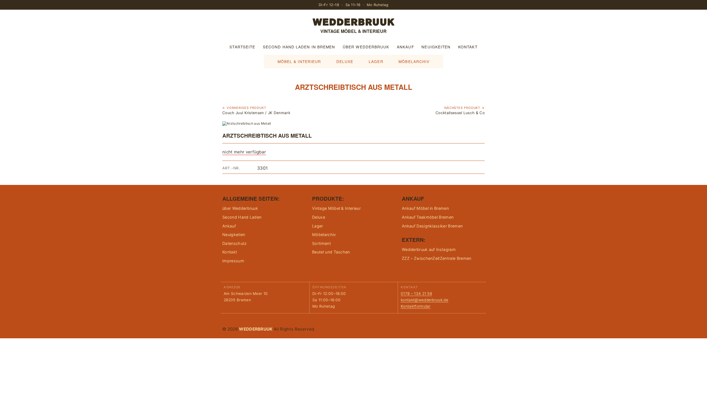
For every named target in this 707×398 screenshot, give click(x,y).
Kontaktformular (416, 306)
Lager (376, 61)
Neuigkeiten (435, 46)
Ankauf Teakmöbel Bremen (427, 217)
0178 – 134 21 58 (416, 293)
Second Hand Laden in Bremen (299, 46)
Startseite (242, 46)
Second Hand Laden (241, 217)
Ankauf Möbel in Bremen (425, 208)
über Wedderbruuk (366, 46)
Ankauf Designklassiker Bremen (432, 226)
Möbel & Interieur (299, 61)
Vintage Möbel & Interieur (336, 208)
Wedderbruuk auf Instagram (429, 249)
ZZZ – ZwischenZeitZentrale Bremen (436, 258)
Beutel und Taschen (331, 252)
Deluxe (345, 61)
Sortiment (321, 243)
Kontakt (468, 46)
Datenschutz (234, 243)
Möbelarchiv (414, 61)
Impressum (233, 260)
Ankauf (405, 46)
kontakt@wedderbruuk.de (424, 300)
